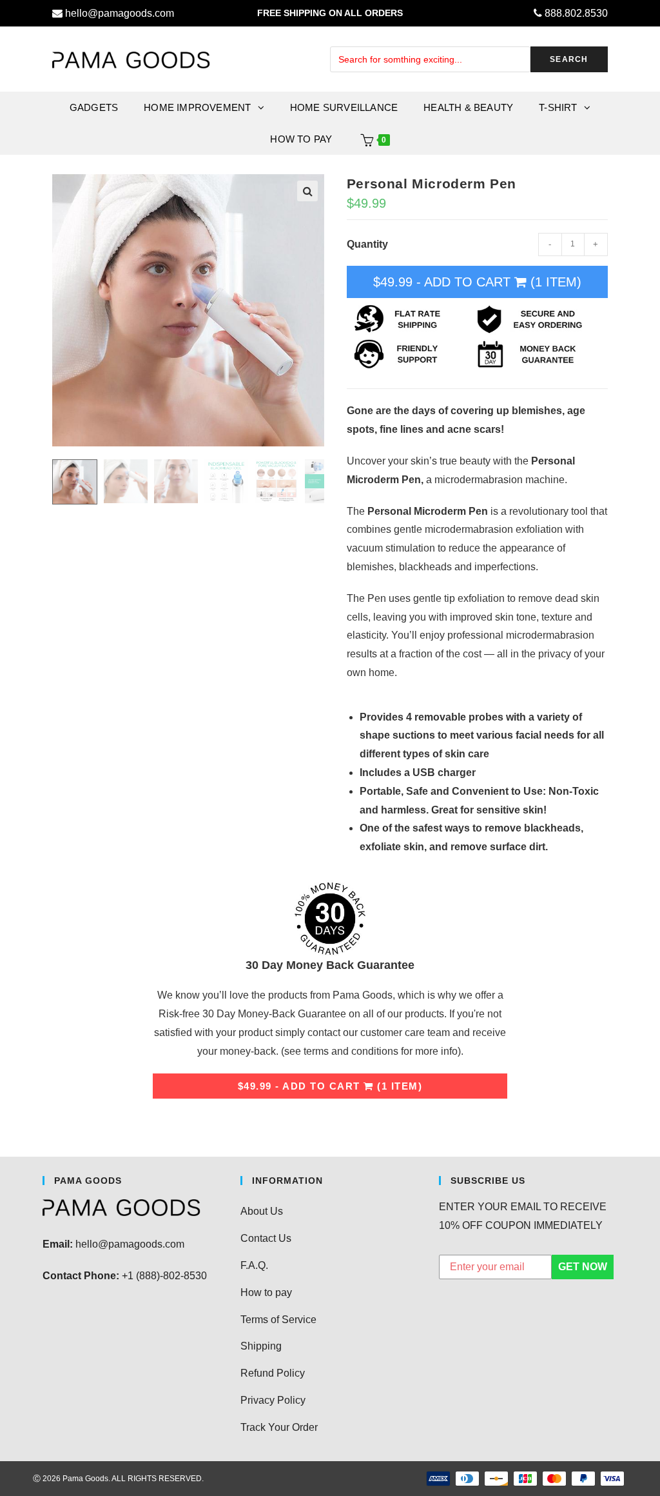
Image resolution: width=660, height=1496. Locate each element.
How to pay (266, 1292)
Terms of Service (278, 1319)
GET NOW (582, 1266)
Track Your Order (279, 1427)
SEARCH (569, 59)
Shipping (261, 1346)
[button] (307, 191)
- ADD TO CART (477, 282)
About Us (261, 1211)
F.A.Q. (254, 1265)
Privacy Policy (273, 1400)
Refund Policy (272, 1373)
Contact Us (265, 1238)
